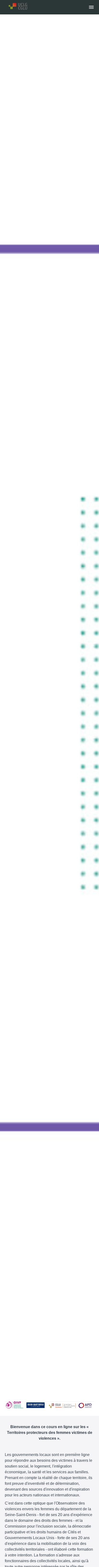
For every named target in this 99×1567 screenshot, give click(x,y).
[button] (91, 7)
